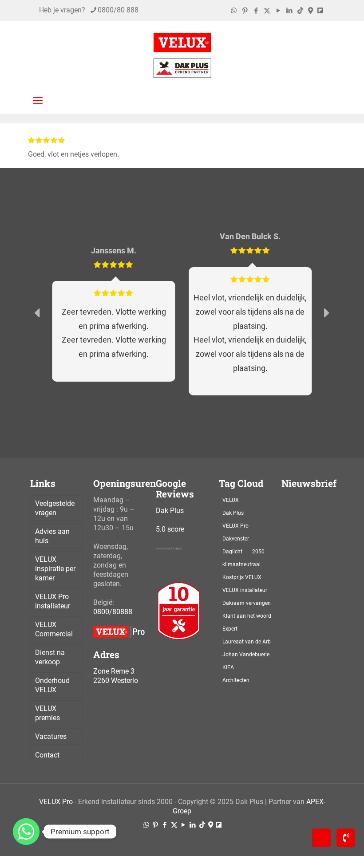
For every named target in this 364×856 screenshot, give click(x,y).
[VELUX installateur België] (182, 54)
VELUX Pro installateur (52, 601)
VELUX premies (47, 713)
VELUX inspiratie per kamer (55, 568)
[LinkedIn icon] (289, 11)
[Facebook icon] (256, 11)
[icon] (310, 11)
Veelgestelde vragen (55, 508)
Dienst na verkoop (50, 657)
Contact (47, 755)
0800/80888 (112, 611)
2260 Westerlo (115, 680)
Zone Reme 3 (114, 671)
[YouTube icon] (278, 11)
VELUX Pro (56, 801)
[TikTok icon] (300, 11)
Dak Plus (170, 510)
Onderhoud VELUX (52, 685)
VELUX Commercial (54, 629)
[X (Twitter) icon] (267, 11)
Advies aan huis (52, 536)
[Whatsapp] (26, 831)
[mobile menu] (37, 100)
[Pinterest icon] (244, 11)
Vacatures (51, 736)
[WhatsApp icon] (233, 11)
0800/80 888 (118, 10)
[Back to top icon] (321, 837)
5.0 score (170, 529)
